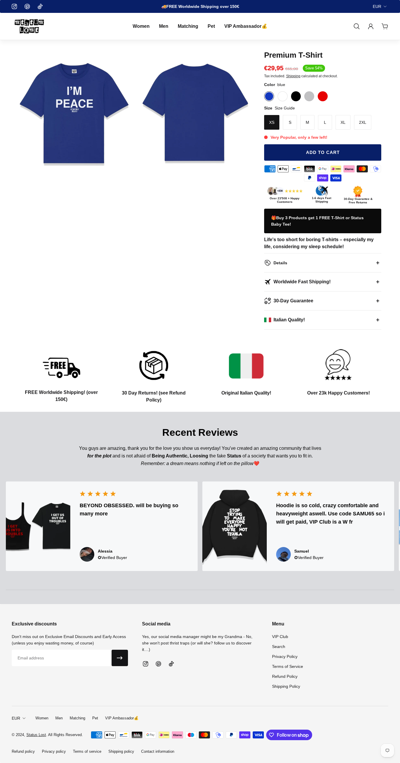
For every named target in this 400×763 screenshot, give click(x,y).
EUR (377, 6)
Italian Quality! (289, 319)
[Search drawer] (357, 26)
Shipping (293, 76)
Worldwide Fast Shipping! (302, 281)
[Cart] (385, 26)
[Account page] (371, 26)
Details (280, 262)
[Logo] (29, 26)
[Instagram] (14, 6)
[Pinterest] (27, 6)
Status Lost (36, 735)
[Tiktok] (40, 6)
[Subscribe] (120, 658)
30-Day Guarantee (293, 300)
